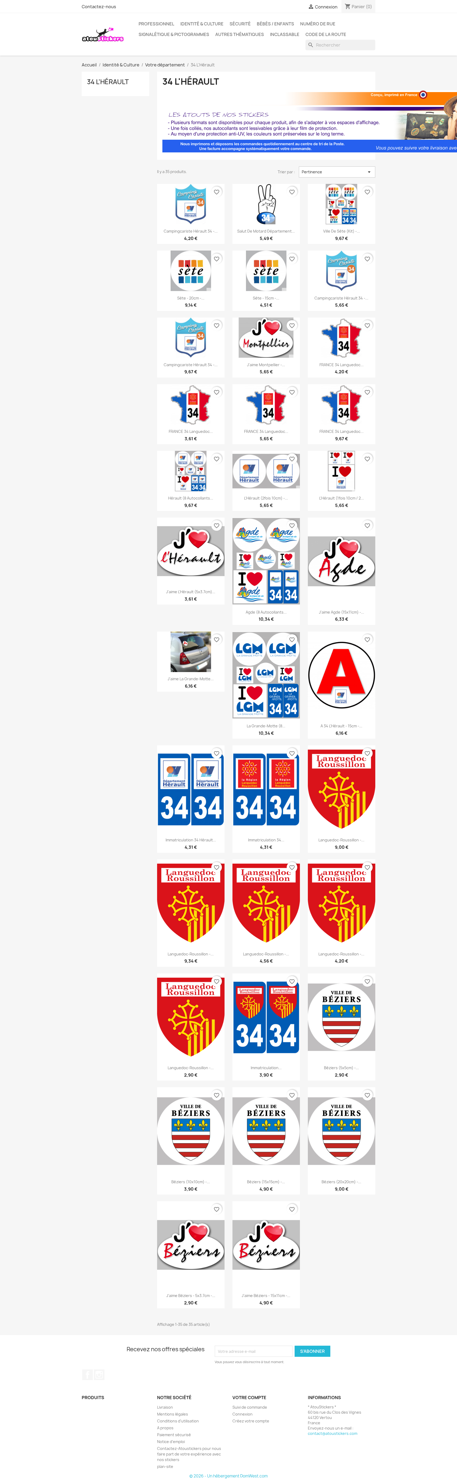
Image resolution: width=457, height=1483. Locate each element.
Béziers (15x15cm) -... (266, 1181)
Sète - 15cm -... (266, 298)
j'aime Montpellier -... (266, 364)
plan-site (165, 1466)
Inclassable (284, 34)
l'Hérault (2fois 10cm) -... (266, 498)
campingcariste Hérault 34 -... (191, 231)
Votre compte (249, 1397)
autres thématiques (239, 34)
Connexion (242, 1414)
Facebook (87, 1374)
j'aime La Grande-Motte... (191, 678)
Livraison (165, 1407)
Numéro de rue (317, 24)
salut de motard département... (266, 231)
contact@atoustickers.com (332, 1433)
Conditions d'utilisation (178, 1420)
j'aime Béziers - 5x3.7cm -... (190, 1295)
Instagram (99, 1374)
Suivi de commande (249, 1407)
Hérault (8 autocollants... (190, 498)
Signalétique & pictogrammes (174, 34)
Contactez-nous (99, 7)
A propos (165, 1427)
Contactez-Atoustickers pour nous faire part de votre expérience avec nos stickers (189, 1454)
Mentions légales (172, 1414)
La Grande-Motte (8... (266, 725)
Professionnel (156, 24)
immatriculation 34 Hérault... (191, 839)
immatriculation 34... (266, 839)
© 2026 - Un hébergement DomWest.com (228, 1476)
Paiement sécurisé (174, 1434)
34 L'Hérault (108, 81)
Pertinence (337, 172)
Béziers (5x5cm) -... (341, 1067)
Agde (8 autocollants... (266, 612)
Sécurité (240, 24)
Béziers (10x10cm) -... (190, 1181)
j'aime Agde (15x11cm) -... (341, 612)
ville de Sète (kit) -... (341, 231)
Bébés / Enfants (275, 24)
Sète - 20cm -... (190, 298)
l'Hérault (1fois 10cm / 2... (341, 498)
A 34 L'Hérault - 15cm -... (341, 725)
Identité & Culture (201, 24)
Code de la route (325, 34)
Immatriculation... (266, 1067)
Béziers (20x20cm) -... (341, 1181)
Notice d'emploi (171, 1441)
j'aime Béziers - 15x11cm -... (266, 1295)
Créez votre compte (250, 1420)
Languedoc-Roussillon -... (341, 839)
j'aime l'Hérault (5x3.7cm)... (190, 591)
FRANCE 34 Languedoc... (341, 364)
